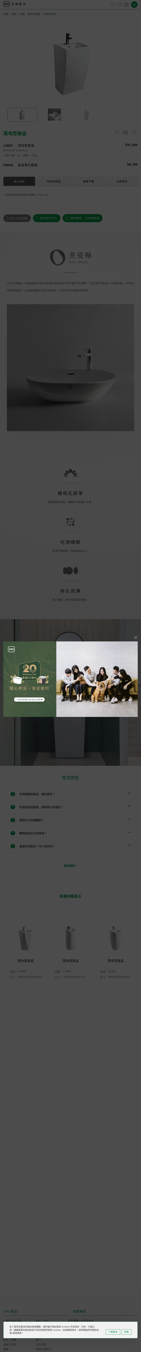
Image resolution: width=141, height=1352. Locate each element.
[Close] (136, 637)
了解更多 (113, 1332)
